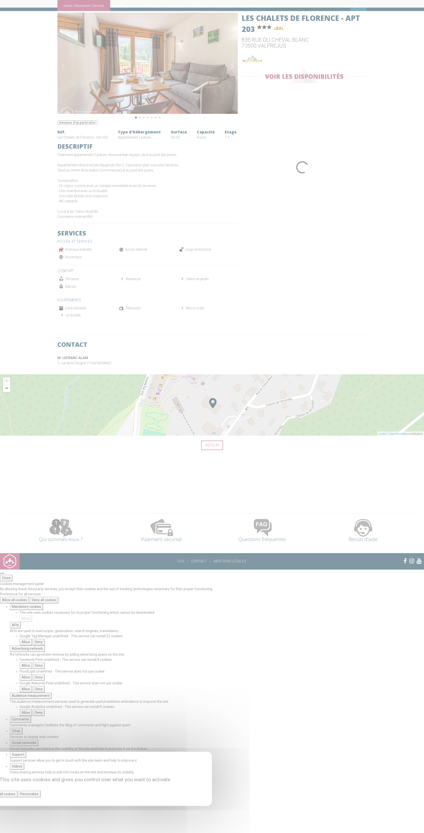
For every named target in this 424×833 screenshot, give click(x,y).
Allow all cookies (14, 600)
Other (16, 731)
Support (18, 754)
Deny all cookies (44, 600)
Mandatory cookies (26, 607)
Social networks (24, 743)
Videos (17, 766)
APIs (15, 625)
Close (6, 578)
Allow (26, 618)
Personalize (29, 794)
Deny (39, 642)
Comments (20, 719)
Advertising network (27, 649)
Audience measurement (31, 696)
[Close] (2, 573)
